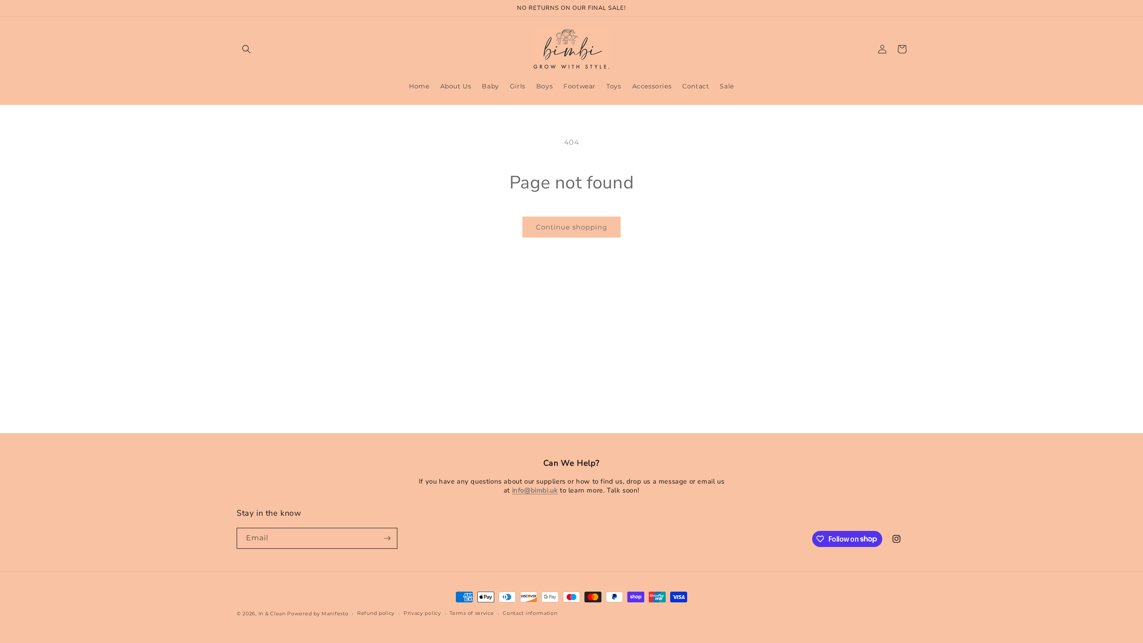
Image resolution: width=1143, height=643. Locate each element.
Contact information (530, 613)
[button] (246, 49)
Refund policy (376, 613)
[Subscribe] (387, 538)
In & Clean (273, 613)
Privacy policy (422, 613)
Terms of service (472, 613)
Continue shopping (571, 227)
